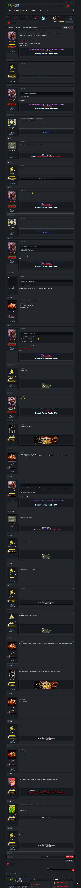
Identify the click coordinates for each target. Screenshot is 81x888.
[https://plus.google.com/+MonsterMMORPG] (69, 2)
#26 (73, 724)
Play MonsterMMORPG (64, 18)
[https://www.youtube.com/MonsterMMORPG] (71, 2)
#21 (73, 588)
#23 (73, 641)
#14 (73, 396)
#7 (73, 190)
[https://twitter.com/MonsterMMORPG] (67, 2)
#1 (73, 30)
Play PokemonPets (48, 18)
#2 (73, 63)
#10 (73, 276)
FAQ (40, 10)
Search (25, 10)
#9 (73, 241)
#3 (73, 88)
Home (9, 10)
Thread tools (66, 27)
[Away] (15, 814)
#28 (73, 777)
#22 (73, 613)
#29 (73, 804)
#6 (73, 165)
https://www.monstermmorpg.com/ (26, 348)
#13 (73, 368)
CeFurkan (42, 30)
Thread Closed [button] (70, 21)
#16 (73, 452)
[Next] (15, 23)
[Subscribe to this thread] (72, 27)
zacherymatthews (42, 804)
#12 (73, 328)
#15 (73, 424)
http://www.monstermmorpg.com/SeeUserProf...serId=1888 (49, 156)
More (47, 10)
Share (11, 138)
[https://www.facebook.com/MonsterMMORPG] (65, 2)
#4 (73, 118)
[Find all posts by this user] (10, 60)
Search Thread (69, 856)
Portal (17, 10)
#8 (73, 218)
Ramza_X (41, 118)
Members (33, 10)
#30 (73, 831)
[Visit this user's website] (8, 60)
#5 (73, 141)
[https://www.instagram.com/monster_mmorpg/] (73, 2)
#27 (73, 749)
